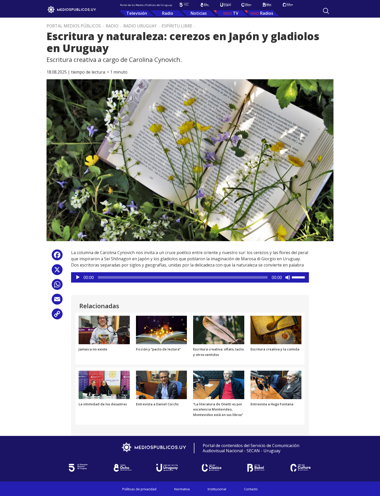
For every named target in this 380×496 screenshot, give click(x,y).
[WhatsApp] (57, 286)
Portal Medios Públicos (74, 26)
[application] (190, 277)
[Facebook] (57, 256)
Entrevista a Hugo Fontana (271, 404)
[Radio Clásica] (246, 5)
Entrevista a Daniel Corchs (157, 404)
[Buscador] (326, 11)
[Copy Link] (57, 315)
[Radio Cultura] (288, 5)
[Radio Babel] (267, 5)
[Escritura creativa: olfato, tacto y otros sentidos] (218, 329)
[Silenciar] (287, 277)
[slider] (299, 277)
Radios (266, 13)
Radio (167, 13)
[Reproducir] (77, 277)
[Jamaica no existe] (104, 329)
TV (235, 13)
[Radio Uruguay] (226, 5)
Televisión (136, 13)
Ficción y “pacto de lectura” (158, 349)
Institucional (217, 489)
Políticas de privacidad (139, 489)
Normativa (182, 489)
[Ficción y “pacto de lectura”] (161, 329)
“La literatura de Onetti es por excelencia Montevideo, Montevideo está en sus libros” (218, 409)
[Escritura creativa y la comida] (276, 329)
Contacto (251, 489)
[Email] (57, 301)
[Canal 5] (184, 5)
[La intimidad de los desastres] (104, 384)
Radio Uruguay (140, 26)
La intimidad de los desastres (103, 404)
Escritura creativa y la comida (274, 349)
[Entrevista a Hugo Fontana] (276, 384)
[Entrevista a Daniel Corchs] (161, 384)
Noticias (199, 13)
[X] (57, 271)
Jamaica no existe (93, 349)
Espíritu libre (177, 26)
